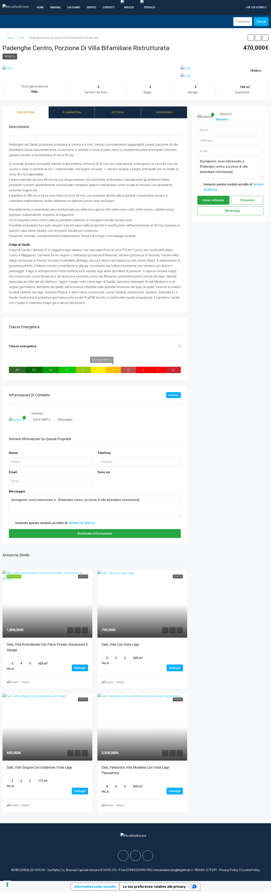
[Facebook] (123, 855)
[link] (47, 604)
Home (40, 7)
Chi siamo (73, 7)
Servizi (91, 7)
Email (13, 472)
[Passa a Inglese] (127, 7)
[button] (251, 37)
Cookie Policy (250, 870)
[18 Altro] (224, 76)
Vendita (10, 56)
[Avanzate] (228, 21)
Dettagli (80, 668)
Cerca (261, 21)
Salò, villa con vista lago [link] (120, 644)
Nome (13, 453)
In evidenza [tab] (164, 112)
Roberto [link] (25, 682)
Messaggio (17, 491)
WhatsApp (65, 420)
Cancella (242, 21)
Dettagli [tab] (118, 112)
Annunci (173, 395)
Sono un (103, 472)
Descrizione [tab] (26, 112)
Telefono (104, 453)
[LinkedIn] (147, 855)
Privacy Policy (228, 870)
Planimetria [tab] (72, 112)
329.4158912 (41, 420)
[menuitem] (253, 7)
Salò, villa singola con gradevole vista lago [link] (39, 767)
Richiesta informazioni (95, 533)
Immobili (55, 7)
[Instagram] (135, 855)
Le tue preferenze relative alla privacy (154, 886)
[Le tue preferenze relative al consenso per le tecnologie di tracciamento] (7, 885)
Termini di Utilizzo (81, 523)
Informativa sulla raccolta (95, 886)
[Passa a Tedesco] (147, 7)
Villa (21, 37)
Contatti (108, 7)
